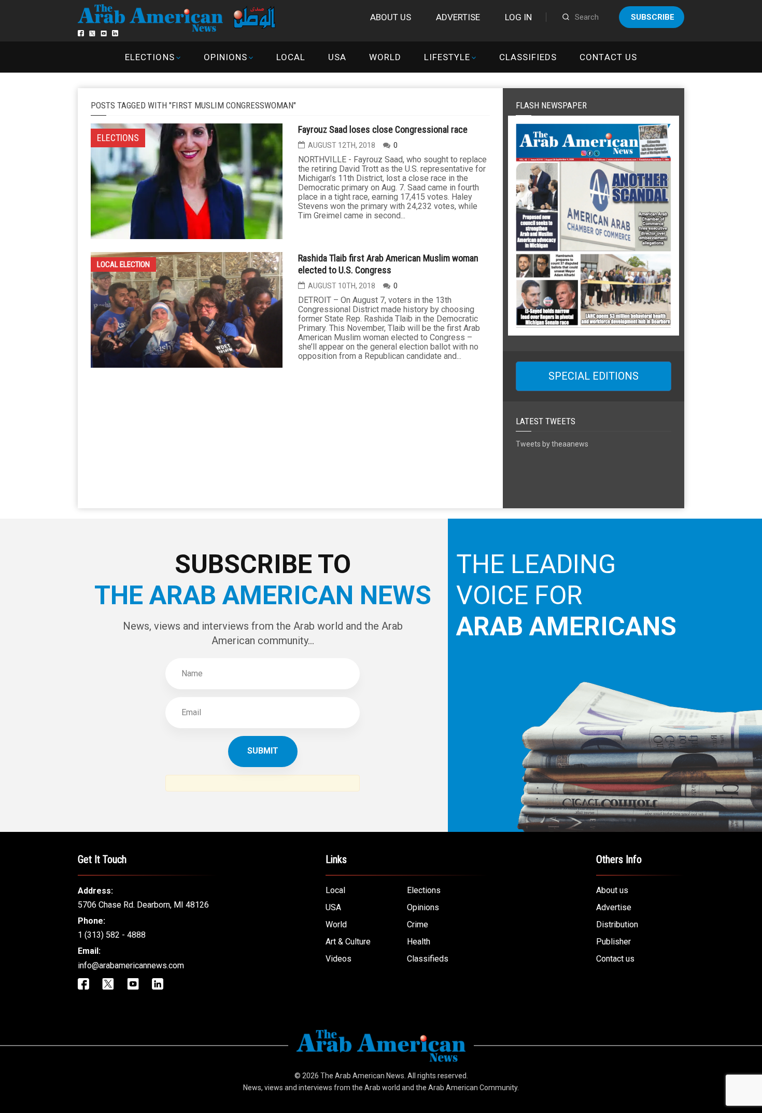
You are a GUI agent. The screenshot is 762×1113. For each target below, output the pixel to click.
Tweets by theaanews (552, 444)
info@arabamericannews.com (131, 965)
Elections (149, 57)
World (385, 57)
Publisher (613, 942)
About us (390, 17)
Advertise (458, 17)
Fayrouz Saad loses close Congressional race (383, 129)
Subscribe (652, 17)
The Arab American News (362, 1076)
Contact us (608, 57)
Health (418, 942)
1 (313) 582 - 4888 (112, 935)
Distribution (617, 924)
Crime (417, 924)
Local (290, 57)
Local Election (123, 264)
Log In (518, 17)
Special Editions (593, 376)
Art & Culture (348, 942)
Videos (338, 959)
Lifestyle (447, 57)
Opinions (225, 57)
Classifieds (528, 57)
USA (337, 57)
